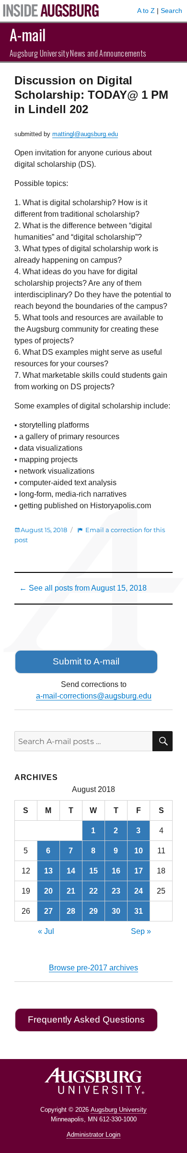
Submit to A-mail (86, 661)
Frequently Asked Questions (86, 1019)
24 (138, 891)
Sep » (141, 931)
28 (71, 911)
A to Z (146, 10)
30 (116, 911)
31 (138, 911)
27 (48, 911)
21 (71, 891)
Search (171, 10)
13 (48, 871)
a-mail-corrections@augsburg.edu (94, 696)
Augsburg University (119, 1109)
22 (93, 891)
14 (71, 871)
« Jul (46, 931)
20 (48, 891)
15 (93, 871)
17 (138, 871)
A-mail (28, 34)
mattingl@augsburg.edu (85, 134)
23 (116, 891)
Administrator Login (93, 1134)
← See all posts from (83, 588)
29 (93, 911)
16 (116, 871)
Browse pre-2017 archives (93, 968)
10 (138, 851)
